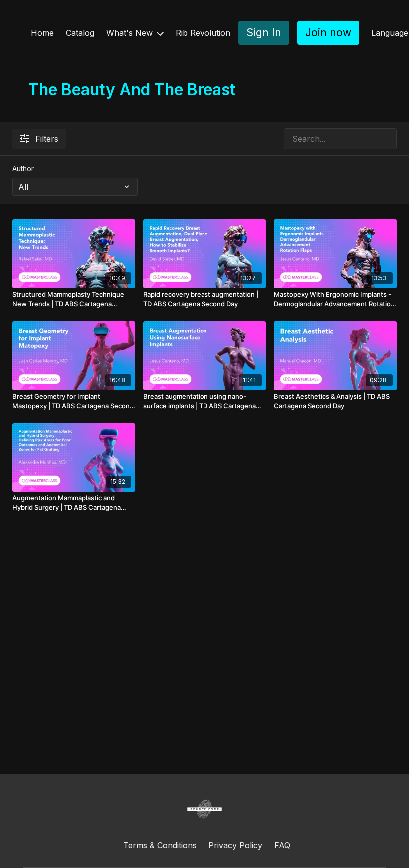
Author (23, 168)
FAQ (282, 845)
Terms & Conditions (160, 845)
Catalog (80, 33)
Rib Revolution (203, 33)
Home (42, 33)
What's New (130, 33)
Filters (46, 139)
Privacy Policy (235, 845)
